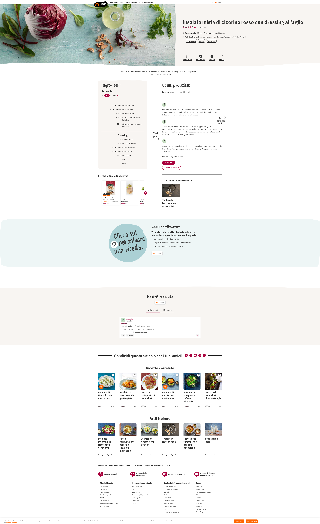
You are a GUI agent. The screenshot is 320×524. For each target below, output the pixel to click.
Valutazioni (153, 310)
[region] (160, 521)
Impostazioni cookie (170, 506)
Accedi (219, 2)
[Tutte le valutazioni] (188, 27)
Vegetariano (211, 41)
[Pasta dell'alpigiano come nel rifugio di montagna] (128, 439)
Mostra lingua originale (141, 332)
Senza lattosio (191, 41)
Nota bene (117, 96)
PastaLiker (130, 319)
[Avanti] (145, 193)
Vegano (201, 41)
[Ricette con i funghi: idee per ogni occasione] (192, 439)
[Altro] (197, 335)
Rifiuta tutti (239, 521)
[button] (123, 320)
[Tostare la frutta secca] (170, 439)
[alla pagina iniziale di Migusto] (101, 3)
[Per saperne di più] (171, 202)
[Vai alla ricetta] (106, 390)
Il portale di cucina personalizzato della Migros (114, 465)
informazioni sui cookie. (11, 522)
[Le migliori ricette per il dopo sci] (149, 439)
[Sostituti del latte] (213, 439)
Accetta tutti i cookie (252, 521)
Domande (167, 310)
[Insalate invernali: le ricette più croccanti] (106, 439)
